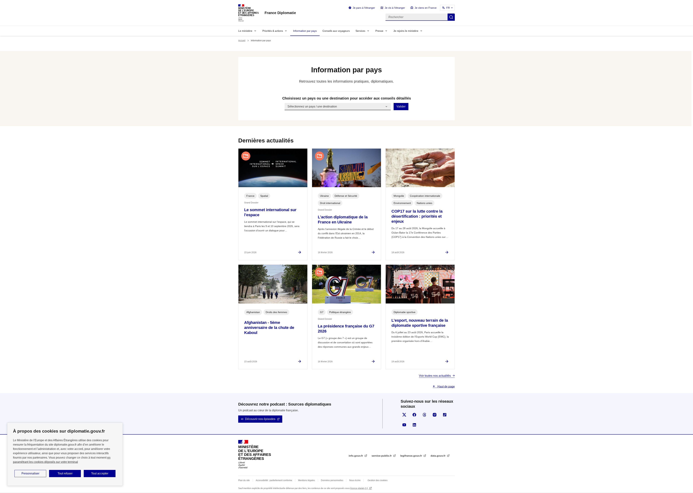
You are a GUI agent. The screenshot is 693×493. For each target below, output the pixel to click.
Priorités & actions (272, 30)
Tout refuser (65, 473)
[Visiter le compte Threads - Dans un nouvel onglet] (424, 414)
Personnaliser (30, 473)
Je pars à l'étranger (364, 7)
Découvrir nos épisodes (260, 419)
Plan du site (244, 480)
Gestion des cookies (377, 480)
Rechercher (451, 17)
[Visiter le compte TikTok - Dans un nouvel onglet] (444, 414)
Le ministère (245, 30)
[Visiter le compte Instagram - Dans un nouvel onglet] (434, 414)
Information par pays (305, 30)
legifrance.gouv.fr (411, 455)
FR (448, 7)
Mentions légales (306, 480)
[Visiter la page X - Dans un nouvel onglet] (404, 414)
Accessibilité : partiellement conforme (274, 480)
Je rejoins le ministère (405, 30)
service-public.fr (382, 455)
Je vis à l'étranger (395, 7)
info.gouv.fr (356, 455)
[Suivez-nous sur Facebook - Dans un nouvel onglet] (414, 414)
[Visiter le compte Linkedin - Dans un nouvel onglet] (414, 424)
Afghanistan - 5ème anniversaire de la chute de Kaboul (269, 327)
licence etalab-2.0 (359, 488)
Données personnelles (332, 480)
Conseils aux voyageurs (336, 30)
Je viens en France (426, 7)
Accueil (241, 40)
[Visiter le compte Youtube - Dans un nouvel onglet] (404, 424)
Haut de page (446, 386)
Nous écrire (355, 480)
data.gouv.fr (438, 455)
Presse (379, 30)
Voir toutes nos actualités (435, 375)
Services (360, 30)
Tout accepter (99, 473)
